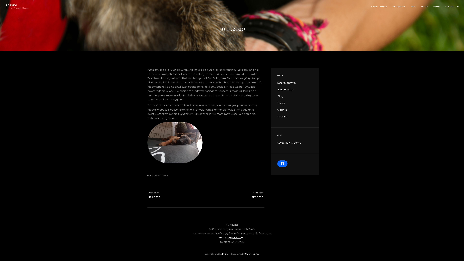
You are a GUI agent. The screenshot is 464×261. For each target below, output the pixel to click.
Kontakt (449, 7)
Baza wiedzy (399, 7)
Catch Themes (252, 254)
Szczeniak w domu (159, 175)
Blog (413, 7)
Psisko (11, 5)
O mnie (436, 7)
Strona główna (379, 7)
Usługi (424, 7)
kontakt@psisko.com (232, 237)
